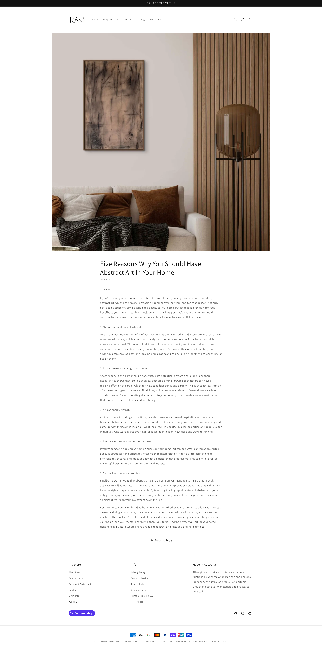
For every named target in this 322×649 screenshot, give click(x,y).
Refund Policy (138, 584)
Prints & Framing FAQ (142, 595)
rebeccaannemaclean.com (112, 641)
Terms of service (182, 641)
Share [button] (106, 289)
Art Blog (73, 601)
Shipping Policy (139, 589)
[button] (107, 19)
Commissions (76, 578)
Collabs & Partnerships (81, 584)
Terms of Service (139, 578)
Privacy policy (166, 641)
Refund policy (150, 641)
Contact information (219, 641)
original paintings (193, 526)
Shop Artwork (76, 572)
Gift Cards (74, 595)
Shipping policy (200, 641)
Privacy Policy (138, 572)
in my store (119, 526)
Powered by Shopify (132, 641)
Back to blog (163, 540)
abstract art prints (166, 526)
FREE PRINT (137, 601)
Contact (73, 589)
